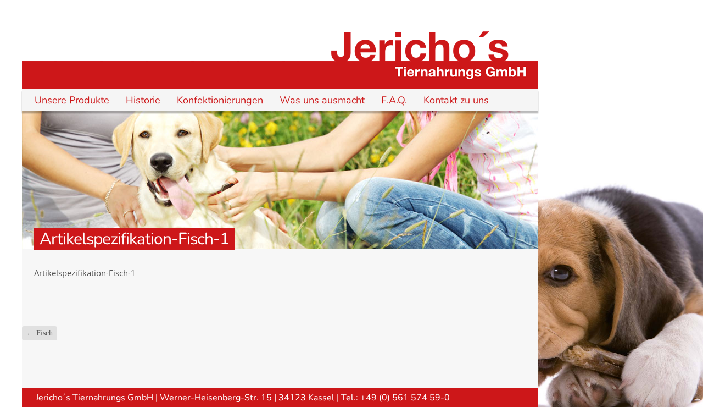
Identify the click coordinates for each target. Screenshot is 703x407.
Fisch (39, 333)
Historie (143, 100)
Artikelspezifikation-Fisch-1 (85, 272)
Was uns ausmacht (322, 100)
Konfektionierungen (220, 100)
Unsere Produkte (72, 100)
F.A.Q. (394, 100)
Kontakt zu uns (456, 100)
